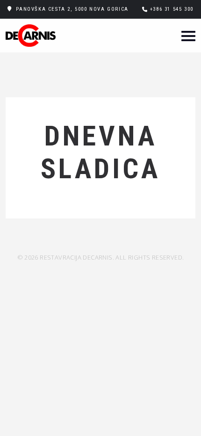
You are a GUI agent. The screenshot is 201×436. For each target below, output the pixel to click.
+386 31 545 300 (172, 9)
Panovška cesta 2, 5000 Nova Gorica (72, 9)
